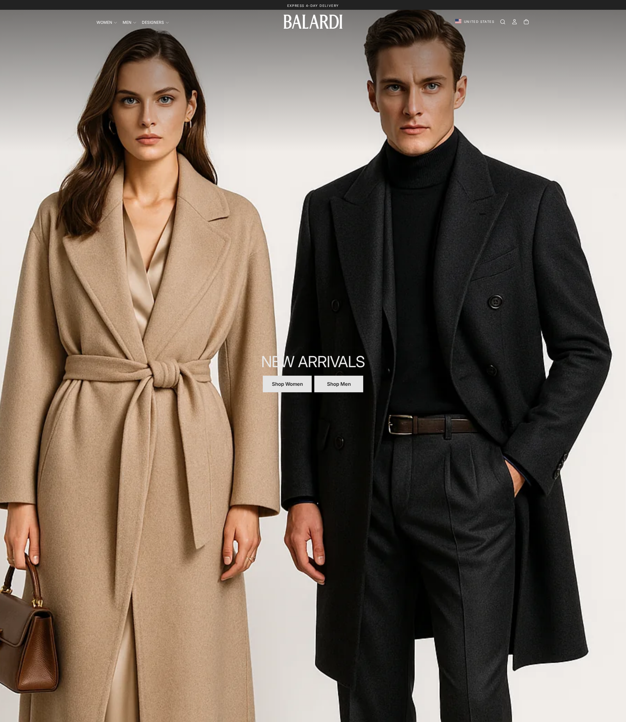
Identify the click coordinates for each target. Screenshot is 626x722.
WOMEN (104, 22)
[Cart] (526, 21)
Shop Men (339, 384)
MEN (127, 22)
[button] (474, 22)
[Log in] (514, 21)
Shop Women (287, 384)
